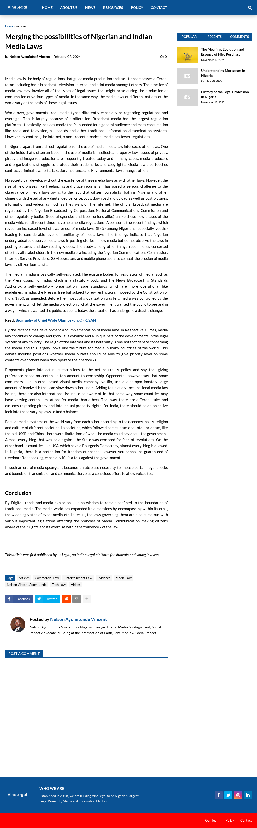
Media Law (124, 578)
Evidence (103, 578)
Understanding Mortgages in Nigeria (223, 73)
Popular (189, 37)
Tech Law (59, 585)
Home (9, 26)
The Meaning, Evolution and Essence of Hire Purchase (222, 51)
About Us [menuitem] (69, 7)
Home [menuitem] (47, 7)
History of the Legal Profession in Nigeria (225, 94)
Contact (246, 820)
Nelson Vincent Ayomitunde (27, 585)
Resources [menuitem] (113, 7)
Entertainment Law (78, 578)
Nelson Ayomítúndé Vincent (78, 619)
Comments (239, 37)
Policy (230, 820)
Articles (21, 26)
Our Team (212, 820)
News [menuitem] (90, 7)
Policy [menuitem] (137, 7)
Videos (76, 585)
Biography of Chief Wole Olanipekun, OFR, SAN (56, 320)
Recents (214, 37)
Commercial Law (47, 578)
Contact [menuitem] (159, 7)
